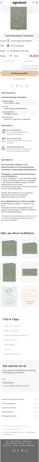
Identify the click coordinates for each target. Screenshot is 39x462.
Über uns (7, 349)
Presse (29, 443)
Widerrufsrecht (16, 441)
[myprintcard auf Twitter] (26, 450)
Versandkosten (33, 68)
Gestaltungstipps (10, 340)
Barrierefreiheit (11, 443)
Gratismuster (9, 61)
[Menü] (2, 2)
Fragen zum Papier (11, 331)
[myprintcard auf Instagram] (14, 450)
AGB (7, 441)
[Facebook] (12, 86)
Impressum (7, 445)
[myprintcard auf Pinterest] (22, 450)
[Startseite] (2, 426)
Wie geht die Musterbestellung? (16, 335)
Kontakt (15, 445)
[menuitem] (33, 2)
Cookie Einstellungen (27, 445)
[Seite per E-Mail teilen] (26, 86)
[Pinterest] (17, 86)
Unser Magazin (9, 345)
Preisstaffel (28, 61)
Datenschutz (27, 441)
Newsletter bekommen (12, 354)
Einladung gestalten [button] (19, 73)
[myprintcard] (19, 4)
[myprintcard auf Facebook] (18, 450)
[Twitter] (21, 86)
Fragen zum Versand (12, 326)
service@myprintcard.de (16, 385)
